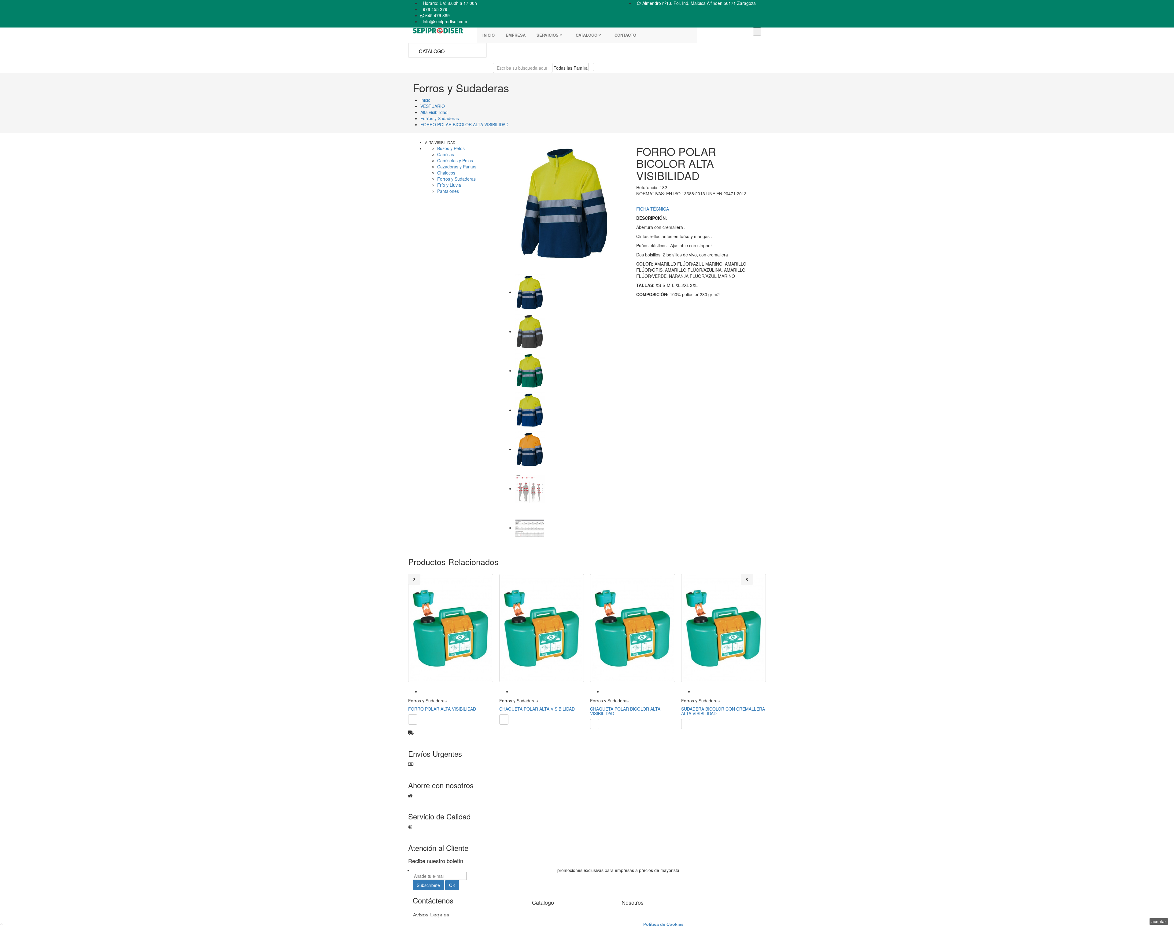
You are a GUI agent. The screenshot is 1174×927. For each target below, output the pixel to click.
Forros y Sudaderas (456, 179)
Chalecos (446, 173)
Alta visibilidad (440, 142)
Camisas (445, 154)
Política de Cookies (663, 924)
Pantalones (448, 191)
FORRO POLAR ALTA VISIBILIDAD (442, 709)
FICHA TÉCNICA (652, 209)
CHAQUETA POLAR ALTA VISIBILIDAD (537, 709)
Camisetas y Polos (455, 160)
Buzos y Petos (451, 148)
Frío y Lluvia (449, 185)
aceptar (1158, 921)
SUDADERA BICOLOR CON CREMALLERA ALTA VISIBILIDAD (723, 711)
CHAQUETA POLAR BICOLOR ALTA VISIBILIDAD (625, 711)
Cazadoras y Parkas (456, 167)
